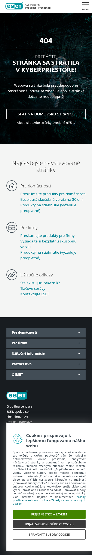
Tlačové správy (32, 288)
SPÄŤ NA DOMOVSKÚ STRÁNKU (46, 114)
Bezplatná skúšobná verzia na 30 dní (51, 199)
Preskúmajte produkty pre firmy (47, 235)
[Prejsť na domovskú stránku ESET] (28, 6)
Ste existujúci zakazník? (40, 282)
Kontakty (12, 432)
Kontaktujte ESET (34, 293)
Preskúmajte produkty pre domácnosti (53, 193)
